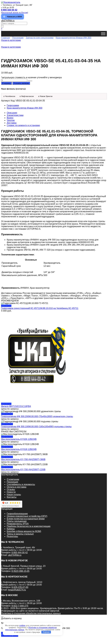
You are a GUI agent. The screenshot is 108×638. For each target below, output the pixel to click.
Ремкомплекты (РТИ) (18, 524)
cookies (22, 625)
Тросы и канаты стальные (20, 534)
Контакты (11, 497)
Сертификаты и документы (21, 484)
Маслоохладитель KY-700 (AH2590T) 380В (23, 459)
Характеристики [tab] (15, 115)
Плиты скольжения (17, 521)
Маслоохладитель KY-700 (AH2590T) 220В (23, 469)
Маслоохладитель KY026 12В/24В (19, 439)
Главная (5, 38)
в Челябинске (9, 96)
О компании (13, 479)
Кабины (11, 529)
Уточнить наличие (21, 83)
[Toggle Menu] (103, 33)
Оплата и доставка (16, 487)
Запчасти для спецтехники (39, 38)
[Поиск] (2, 26)
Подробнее (7, 414)
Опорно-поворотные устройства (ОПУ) (27, 516)
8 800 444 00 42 (20, 552)
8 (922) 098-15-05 (20, 571)
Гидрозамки (13, 105)
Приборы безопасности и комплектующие (28, 526)
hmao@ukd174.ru (17, 590)
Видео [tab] (10, 118)
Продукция (17, 38)
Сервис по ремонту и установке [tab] (23, 125)
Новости (11, 492)
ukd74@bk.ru (7, 20)
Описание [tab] (12, 113)
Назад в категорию (11, 40)
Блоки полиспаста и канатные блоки (26, 518)
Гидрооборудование (17, 513)
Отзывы (11, 489)
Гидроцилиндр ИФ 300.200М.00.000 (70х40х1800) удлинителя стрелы (37, 416)
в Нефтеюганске (27, 96)
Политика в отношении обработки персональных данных (31, 613)
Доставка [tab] (11, 123)
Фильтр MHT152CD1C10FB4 (16, 406)
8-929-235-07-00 (20, 587)
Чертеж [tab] (11, 120)
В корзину (6, 83)
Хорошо (46, 632)
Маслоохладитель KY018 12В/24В (19, 449)
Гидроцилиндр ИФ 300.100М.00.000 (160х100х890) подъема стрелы (36, 426)
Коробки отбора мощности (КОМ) (24, 531)
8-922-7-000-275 (20, 606)
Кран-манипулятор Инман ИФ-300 (73, 38)
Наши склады (14, 494)
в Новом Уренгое (45, 96)
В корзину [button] (6, 306)
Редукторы (12, 536)
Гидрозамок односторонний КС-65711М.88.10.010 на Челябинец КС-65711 (39, 308)
